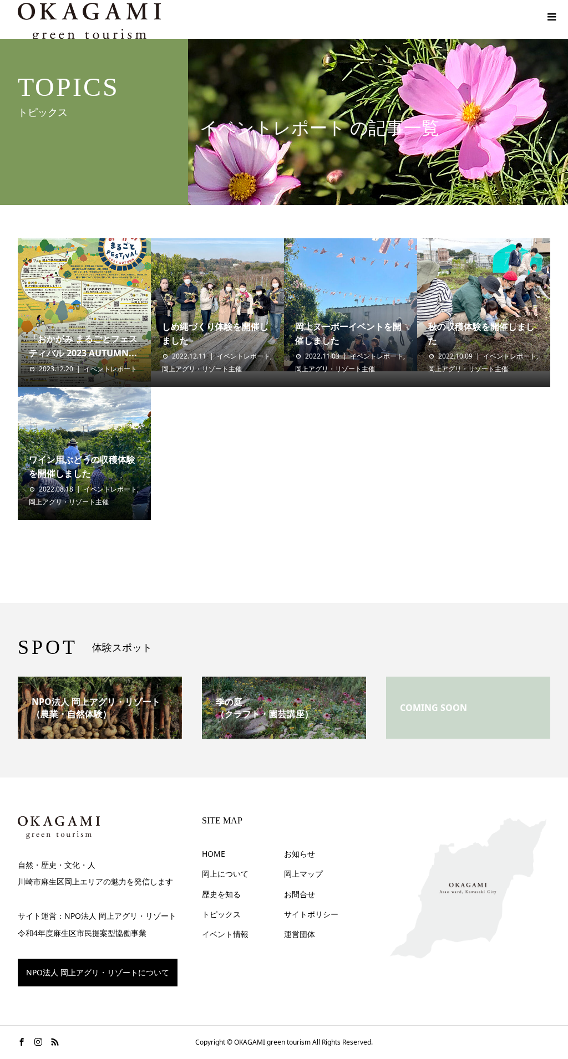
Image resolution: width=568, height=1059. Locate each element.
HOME (213, 853)
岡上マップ (303, 873)
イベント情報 (225, 934)
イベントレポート (110, 369)
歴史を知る (221, 894)
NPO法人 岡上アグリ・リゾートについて (97, 972)
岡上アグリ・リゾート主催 (202, 369)
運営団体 (299, 934)
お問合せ (299, 894)
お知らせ (299, 853)
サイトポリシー (311, 914)
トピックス (221, 914)
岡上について (225, 873)
